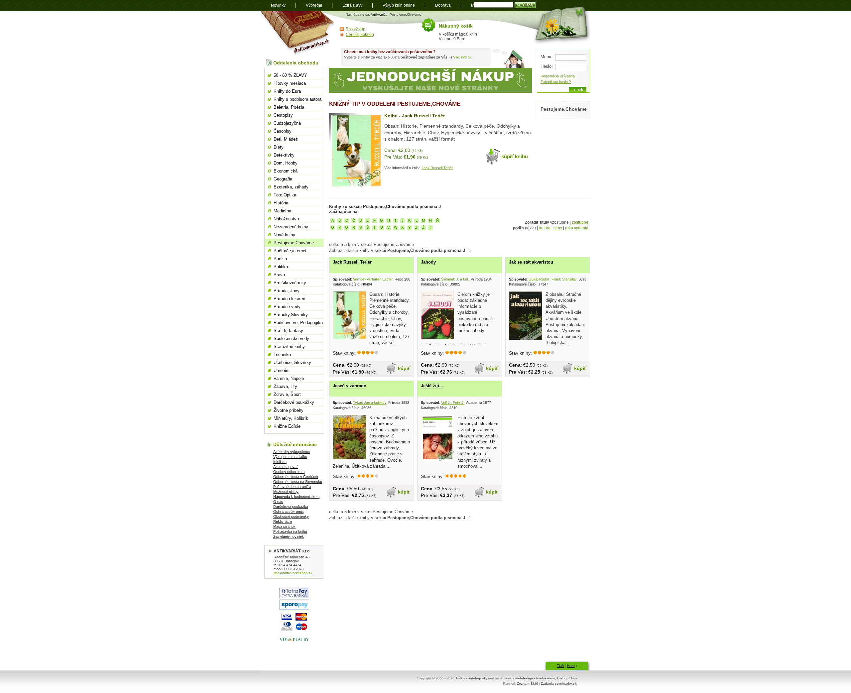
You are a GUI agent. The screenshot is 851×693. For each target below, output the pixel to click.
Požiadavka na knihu (290, 531)
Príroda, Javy (287, 290)
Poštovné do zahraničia (292, 487)
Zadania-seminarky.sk (559, 683)
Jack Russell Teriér (437, 168)
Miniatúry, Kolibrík (291, 418)
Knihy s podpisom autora (297, 99)
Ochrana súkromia (288, 512)
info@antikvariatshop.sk (293, 573)
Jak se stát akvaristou (531, 262)
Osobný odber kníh (288, 472)
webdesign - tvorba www (535, 678)
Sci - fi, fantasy (288, 330)
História (281, 202)
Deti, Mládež (286, 139)
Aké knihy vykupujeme (291, 452)
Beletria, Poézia (289, 107)
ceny (557, 228)
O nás (278, 502)
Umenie (281, 370)
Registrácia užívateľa (558, 76)
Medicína (282, 210)
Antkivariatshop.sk (470, 678)
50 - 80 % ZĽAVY (290, 75)
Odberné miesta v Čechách (295, 477)
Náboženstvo (286, 218)
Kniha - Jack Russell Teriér (414, 115)
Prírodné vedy (287, 306)
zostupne (580, 222)
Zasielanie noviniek (288, 536)
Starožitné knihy (289, 346)
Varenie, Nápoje (289, 378)
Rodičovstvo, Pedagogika (298, 322)
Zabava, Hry (285, 386)
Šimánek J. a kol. (455, 279)
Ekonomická (286, 171)
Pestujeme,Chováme (294, 242)
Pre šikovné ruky (290, 282)
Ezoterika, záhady (291, 186)
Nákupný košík (456, 26)
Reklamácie (282, 521)
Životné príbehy (289, 410)
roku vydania (576, 228)
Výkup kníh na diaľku (290, 457)
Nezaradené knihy (291, 226)
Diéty (279, 147)
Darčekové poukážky (294, 402)
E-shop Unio (567, 678)
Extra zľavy (352, 5)
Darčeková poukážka (290, 507)
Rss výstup (355, 29)
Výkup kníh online (399, 5)
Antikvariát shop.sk (298, 33)
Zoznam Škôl (527, 683)
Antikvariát (379, 14)
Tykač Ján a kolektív (369, 402)
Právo (279, 274)
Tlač (560, 666)
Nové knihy (284, 234)
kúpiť (404, 368)
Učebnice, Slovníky (292, 362)
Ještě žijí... (432, 385)
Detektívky (284, 155)
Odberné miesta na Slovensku (297, 482)
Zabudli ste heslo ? (556, 82)
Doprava (443, 5)
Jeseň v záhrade (349, 385)
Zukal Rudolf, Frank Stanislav (552, 279)
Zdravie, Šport (287, 394)
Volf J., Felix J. (452, 402)
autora (544, 228)
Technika (282, 354)
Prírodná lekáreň (289, 298)
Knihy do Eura (287, 91)
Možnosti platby (286, 492)
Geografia (283, 178)
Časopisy (283, 131)
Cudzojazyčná (287, 123)
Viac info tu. (462, 57)
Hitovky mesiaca (290, 83)
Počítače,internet (290, 250)
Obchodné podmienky (291, 517)
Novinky (278, 5)
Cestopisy (283, 115)
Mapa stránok (284, 526)
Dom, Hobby (286, 163)
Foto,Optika (285, 194)
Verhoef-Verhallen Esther (373, 279)
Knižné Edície (287, 426)
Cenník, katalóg (360, 34)
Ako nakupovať (285, 467)
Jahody (428, 262)
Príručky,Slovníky (291, 314)
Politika (281, 266)
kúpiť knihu (514, 156)
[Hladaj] (525, 5)
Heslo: (547, 66)
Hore (571, 666)
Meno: (546, 56)
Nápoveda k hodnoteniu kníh (296, 497)
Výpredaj (314, 5)
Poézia (280, 258)
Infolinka (280, 462)
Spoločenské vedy (291, 338)
